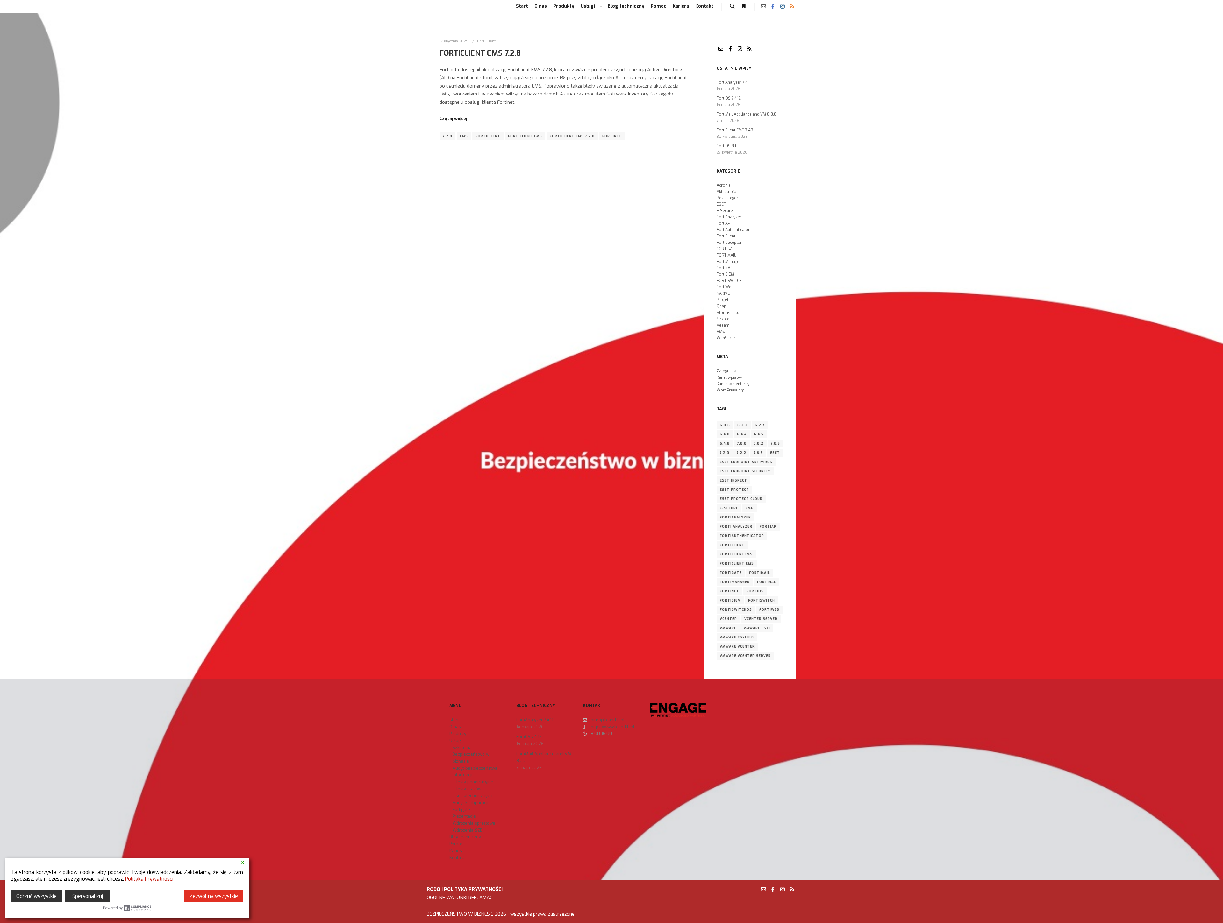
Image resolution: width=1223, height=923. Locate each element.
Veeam (723, 325)
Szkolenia (726, 318)
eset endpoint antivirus (746, 462)
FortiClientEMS (736, 554)
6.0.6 (725, 425)
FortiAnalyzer (729, 217)
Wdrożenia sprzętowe (474, 823)
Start (454, 719)
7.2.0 (724, 453)
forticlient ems (525, 136)
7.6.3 (758, 453)
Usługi (455, 740)
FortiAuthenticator (733, 229)
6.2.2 (742, 425)
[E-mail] (763, 6)
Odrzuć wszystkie (36, 896)
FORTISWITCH (729, 280)
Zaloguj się (726, 371)
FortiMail (759, 573)
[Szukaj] (732, 6)
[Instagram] (782, 6)
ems (464, 136)
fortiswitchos (736, 610)
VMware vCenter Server (745, 656)
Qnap (721, 306)
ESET (721, 204)
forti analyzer (736, 527)
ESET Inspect (733, 480)
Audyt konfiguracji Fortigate (470, 806)
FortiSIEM (725, 274)
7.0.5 (775, 443)
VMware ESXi (757, 628)
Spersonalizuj (87, 896)
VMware (724, 331)
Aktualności (727, 191)
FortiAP (723, 223)
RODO (433, 889)
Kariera (456, 851)
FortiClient (486, 41)
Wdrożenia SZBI (468, 830)
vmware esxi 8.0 (737, 637)
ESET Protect (734, 490)
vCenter (728, 619)
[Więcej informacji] (743, 6)
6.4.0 (725, 434)
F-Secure (725, 210)
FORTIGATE (727, 248)
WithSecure (727, 338)
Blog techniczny (465, 837)
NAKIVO (723, 293)
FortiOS (755, 591)
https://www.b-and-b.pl (612, 726)
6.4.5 (758, 434)
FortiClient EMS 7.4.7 (735, 130)
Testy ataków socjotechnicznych (474, 792)
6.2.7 (760, 425)
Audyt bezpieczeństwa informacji (475, 771)
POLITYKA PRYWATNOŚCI (473, 889)
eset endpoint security (745, 471)
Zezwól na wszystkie (214, 896)
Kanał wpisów (729, 377)
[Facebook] (773, 6)
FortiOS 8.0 (727, 146)
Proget (722, 299)
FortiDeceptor (729, 242)
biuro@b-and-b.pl (608, 719)
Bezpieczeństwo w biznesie (471, 757)
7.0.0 (742, 443)
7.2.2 (741, 453)
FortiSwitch (761, 600)
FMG (750, 508)
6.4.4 (742, 434)
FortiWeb (725, 287)
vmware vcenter (737, 647)
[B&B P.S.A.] (439, 6)
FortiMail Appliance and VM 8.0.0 (746, 114)
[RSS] (792, 6)
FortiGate (731, 573)
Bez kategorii (728, 198)
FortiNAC (725, 268)
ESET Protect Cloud (741, 499)
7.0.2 (758, 443)
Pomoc (456, 844)
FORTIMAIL (726, 255)
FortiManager (729, 261)
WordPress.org (730, 390)
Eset (775, 453)
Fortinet (612, 136)
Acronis (724, 185)
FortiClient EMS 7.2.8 (480, 53)
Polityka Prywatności (149, 879)
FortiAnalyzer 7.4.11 (734, 82)
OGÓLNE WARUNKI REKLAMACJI (461, 897)
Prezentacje (464, 816)
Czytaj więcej (453, 118)
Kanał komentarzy (733, 383)
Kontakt (456, 857)
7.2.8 (447, 136)
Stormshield (728, 312)
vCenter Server (760, 619)
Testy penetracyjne (474, 782)
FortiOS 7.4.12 (729, 98)
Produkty (457, 733)
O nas (455, 726)
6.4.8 (725, 443)
